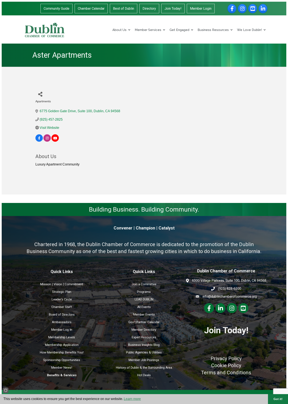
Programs (144, 292)
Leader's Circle (62, 299)
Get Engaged (179, 30)
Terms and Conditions (226, 373)
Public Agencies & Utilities (144, 352)
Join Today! (173, 9)
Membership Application (61, 345)
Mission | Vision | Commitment (61, 284)
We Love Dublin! (249, 30)
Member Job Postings (144, 360)
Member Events (144, 314)
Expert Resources (144, 337)
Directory (149, 9)
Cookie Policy (226, 365)
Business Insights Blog (144, 345)
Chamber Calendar (91, 9)
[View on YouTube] (55, 140)
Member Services (148, 30)
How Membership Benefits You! (61, 352)
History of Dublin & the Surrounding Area (144, 367)
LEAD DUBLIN (144, 299)
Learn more (132, 399)
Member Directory (144, 330)
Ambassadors (61, 322)
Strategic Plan (61, 292)
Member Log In (61, 330)
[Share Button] (40, 94)
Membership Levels (61, 337)
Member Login (200, 9)
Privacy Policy (226, 358)
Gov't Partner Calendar (144, 322)
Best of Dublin (123, 9)
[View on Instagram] (47, 140)
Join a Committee (144, 284)
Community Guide (56, 9)
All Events (144, 307)
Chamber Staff (61, 307)
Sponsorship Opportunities (61, 360)
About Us (119, 30)
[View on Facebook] (39, 140)
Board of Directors (62, 314)
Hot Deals (144, 375)
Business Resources (213, 30)
